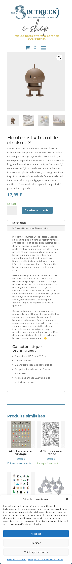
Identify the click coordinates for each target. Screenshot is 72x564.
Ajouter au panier (37, 210)
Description (19, 222)
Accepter (36, 533)
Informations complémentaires (30, 228)
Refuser (36, 542)
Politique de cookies (16, 559)
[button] (67, 499)
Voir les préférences (36, 552)
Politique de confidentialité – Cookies (45, 559)
